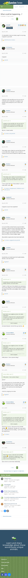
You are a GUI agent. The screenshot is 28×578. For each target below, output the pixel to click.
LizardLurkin (6, 486)
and (9, 40)
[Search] (26, 7)
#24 (25, 116)
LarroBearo (6, 505)
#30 (25, 275)
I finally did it (7, 478)
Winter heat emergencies (10, 491)
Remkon (4, 16)
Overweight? (7, 484)
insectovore (6, 492)
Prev (13, 19)
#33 (25, 370)
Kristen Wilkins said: (7, 374)
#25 (25, 147)
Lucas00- (6, 480)
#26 (25, 170)
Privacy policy (4, 565)
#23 (25, 96)
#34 (25, 408)
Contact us (4, 559)
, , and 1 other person (14, 189)
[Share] (23, 32)
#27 (25, 203)
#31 (25, 307)
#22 (25, 53)
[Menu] (1, 6)
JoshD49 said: (6, 120)
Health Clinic (13, 486)
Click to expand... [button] (14, 323)
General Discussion (14, 492)
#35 (25, 447)
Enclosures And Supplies (14, 480)
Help (2, 568)
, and (12, 240)
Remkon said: (6, 311)
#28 (25, 223)
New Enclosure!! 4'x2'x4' (10, 503)
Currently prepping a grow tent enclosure (15, 497)
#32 (25, 338)
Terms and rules (5, 562)
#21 (25, 31)
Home (2, 571)
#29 (25, 253)
